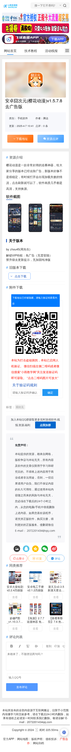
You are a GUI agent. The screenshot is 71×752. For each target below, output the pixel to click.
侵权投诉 (51, 739)
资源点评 (52, 139)
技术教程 (30, 50)
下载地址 (22, 139)
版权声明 (36, 739)
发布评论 (21, 687)
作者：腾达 (42, 118)
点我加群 (45, 425)
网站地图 (22, 739)
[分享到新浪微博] (54, 548)
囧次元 (20, 407)
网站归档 (38, 743)
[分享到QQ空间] (26, 548)
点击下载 (20, 276)
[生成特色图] (17, 548)
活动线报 (51, 50)
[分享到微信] (44, 548)
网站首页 (10, 50)
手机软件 (23, 118)
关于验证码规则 (24, 384)
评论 (57, 558)
